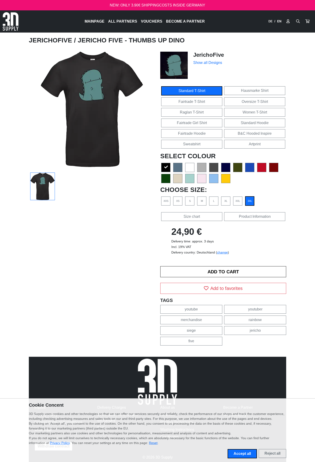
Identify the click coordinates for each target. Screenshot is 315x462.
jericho (255, 330)
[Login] (288, 21)
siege (191, 330)
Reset (153, 443)
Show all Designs (207, 63)
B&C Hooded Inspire (255, 133)
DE (270, 21)
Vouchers (151, 21)
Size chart (192, 216)
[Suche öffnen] (298, 21)
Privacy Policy (60, 443)
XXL (237, 201)
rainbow (255, 320)
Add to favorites (226, 288)
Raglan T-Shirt (192, 112)
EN (279, 21)
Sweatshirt (191, 144)
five (191, 341)
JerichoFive (51, 40)
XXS (165, 201)
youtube (191, 309)
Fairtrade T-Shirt (191, 102)
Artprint (255, 144)
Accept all (242, 454)
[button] (307, 21)
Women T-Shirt (255, 112)
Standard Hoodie (255, 123)
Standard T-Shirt (191, 91)
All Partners (122, 21)
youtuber (255, 309)
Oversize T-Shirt (255, 102)
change (222, 252)
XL (225, 201)
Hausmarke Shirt (254, 90)
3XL (250, 201)
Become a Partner (185, 21)
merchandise (191, 320)
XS (177, 201)
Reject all (272, 453)
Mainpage (94, 21)
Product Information (255, 216)
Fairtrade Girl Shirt (192, 123)
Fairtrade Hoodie (192, 133)
